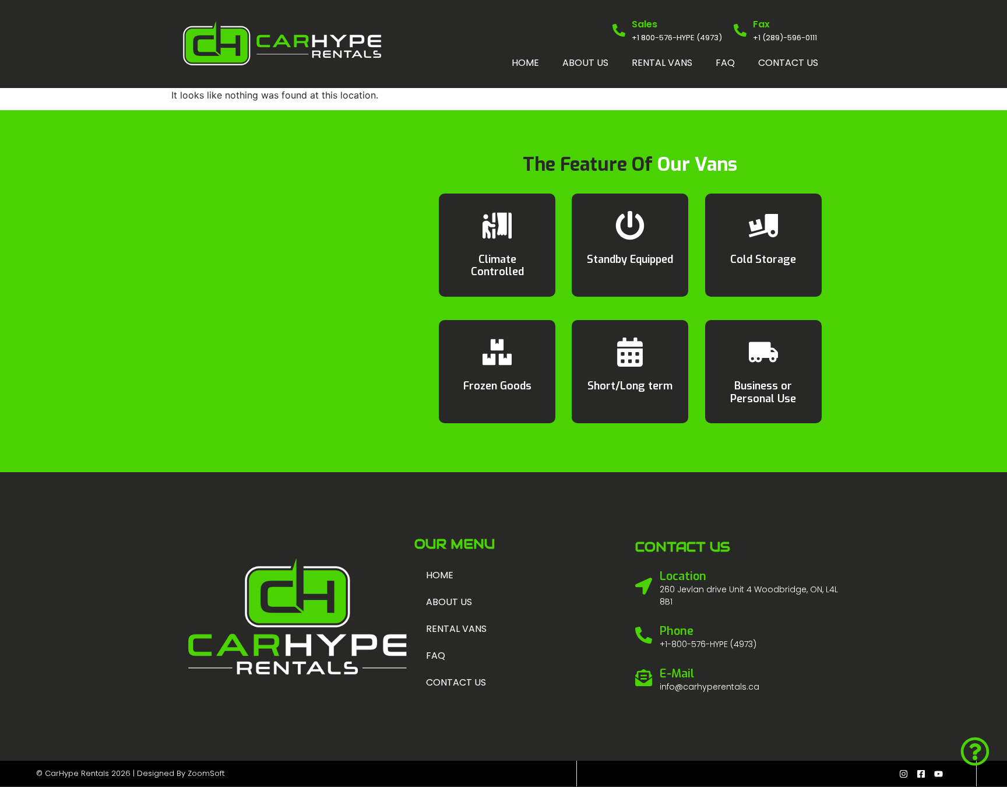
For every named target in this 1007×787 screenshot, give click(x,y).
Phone (676, 631)
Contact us (788, 62)
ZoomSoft (206, 773)
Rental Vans (662, 62)
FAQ (725, 62)
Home (525, 62)
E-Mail (677, 673)
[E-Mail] (643, 677)
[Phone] (643, 635)
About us (585, 62)
